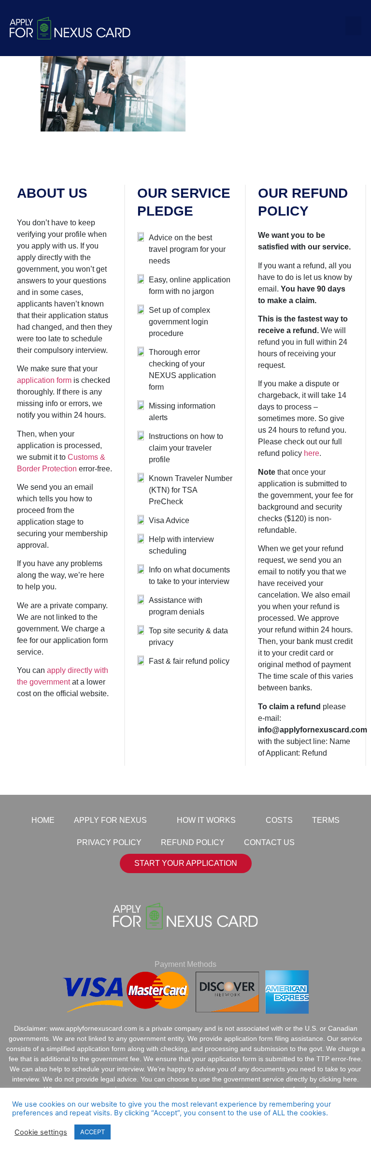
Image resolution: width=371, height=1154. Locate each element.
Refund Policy (193, 842)
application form (44, 380)
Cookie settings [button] (40, 1132)
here (311, 453)
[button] (353, 25)
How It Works (206, 820)
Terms (326, 820)
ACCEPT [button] (92, 1132)
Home (43, 820)
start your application (185, 863)
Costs (279, 820)
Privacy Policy (109, 842)
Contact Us (269, 842)
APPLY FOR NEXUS (110, 820)
